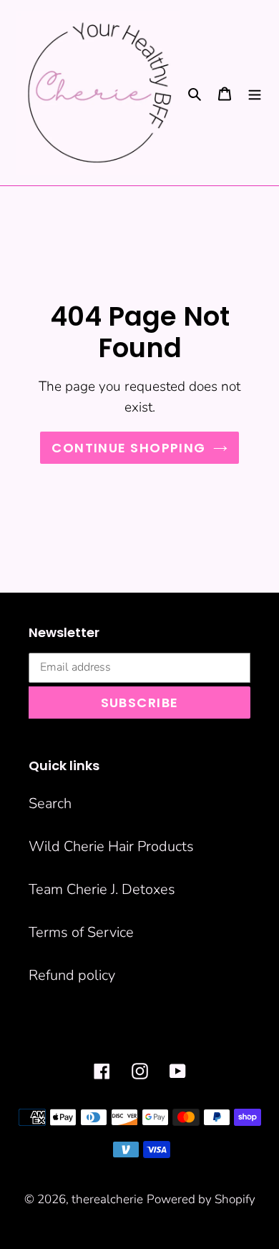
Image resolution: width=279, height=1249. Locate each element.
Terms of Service (81, 932)
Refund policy (72, 975)
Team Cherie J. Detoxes (102, 889)
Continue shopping (128, 448)
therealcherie (107, 1199)
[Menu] (255, 93)
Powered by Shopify (201, 1199)
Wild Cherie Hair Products (111, 846)
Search (50, 803)
